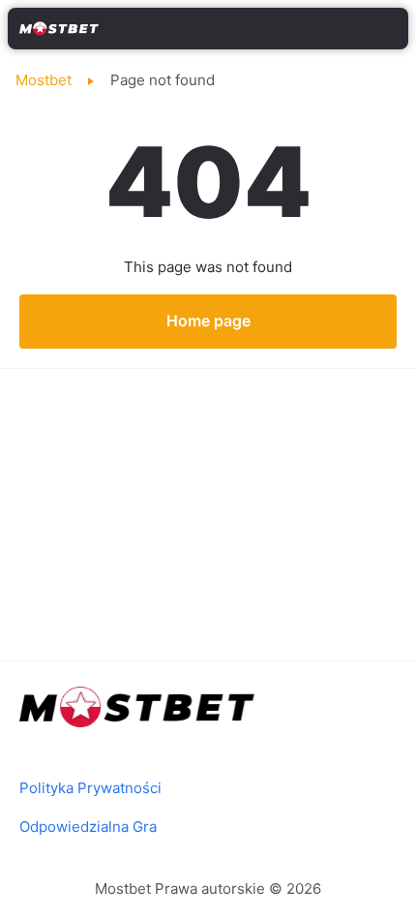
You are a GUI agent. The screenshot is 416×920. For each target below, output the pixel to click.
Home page (208, 321)
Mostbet (43, 80)
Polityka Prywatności (90, 788)
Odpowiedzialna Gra (88, 826)
